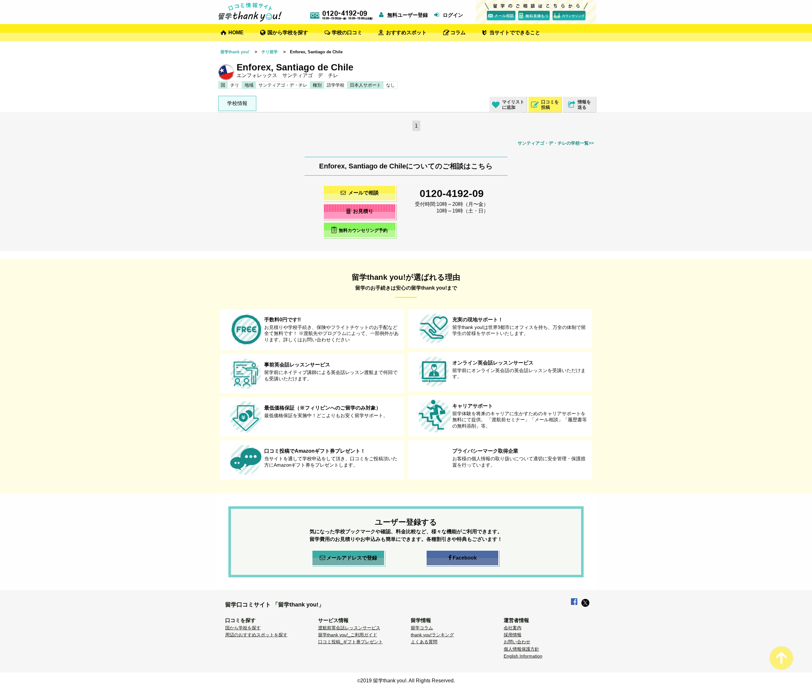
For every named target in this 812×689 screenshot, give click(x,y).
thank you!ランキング (432, 634)
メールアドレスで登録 (351, 558)
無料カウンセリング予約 (363, 230)
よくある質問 (424, 641)
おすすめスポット (406, 32)
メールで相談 (363, 192)
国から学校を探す (287, 32)
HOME (236, 32)
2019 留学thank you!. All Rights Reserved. (407, 680)
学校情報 (237, 103)
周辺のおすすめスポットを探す (256, 634)
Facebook (465, 558)
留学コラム (422, 627)
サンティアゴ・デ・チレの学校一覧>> (556, 143)
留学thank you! (234, 51)
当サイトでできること (514, 32)
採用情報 (512, 634)
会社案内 (512, 627)
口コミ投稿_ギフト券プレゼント (350, 641)
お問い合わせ (517, 641)
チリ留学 (269, 51)
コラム (458, 32)
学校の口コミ (347, 32)
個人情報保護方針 (521, 649)
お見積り (363, 211)
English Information (523, 656)
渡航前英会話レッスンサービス (349, 627)
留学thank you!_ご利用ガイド (347, 634)
